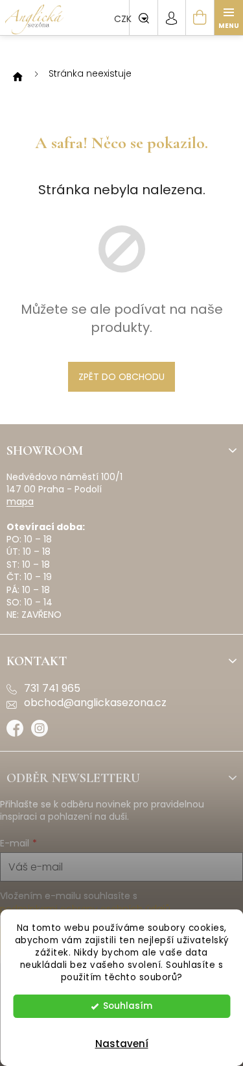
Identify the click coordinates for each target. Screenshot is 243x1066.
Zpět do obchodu (121, 376)
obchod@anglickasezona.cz (95, 703)
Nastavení (121, 1043)
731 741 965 (52, 688)
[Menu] (228, 17)
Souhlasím (127, 1006)
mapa (20, 502)
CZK (124, 18)
